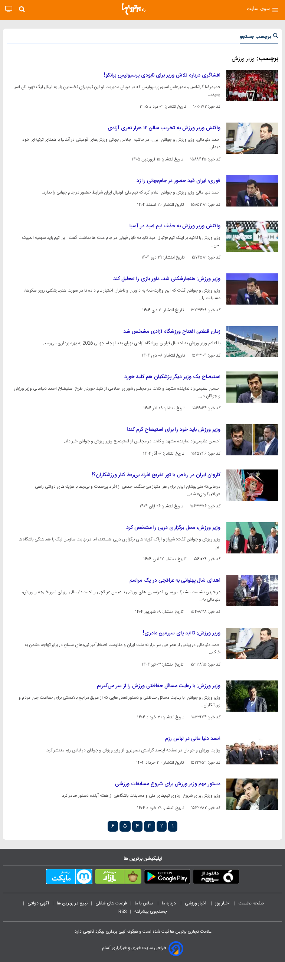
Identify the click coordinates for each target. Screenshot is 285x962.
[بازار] (118, 878)
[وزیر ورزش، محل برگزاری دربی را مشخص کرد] (252, 537)
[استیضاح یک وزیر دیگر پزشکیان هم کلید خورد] (252, 387)
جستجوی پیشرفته (150, 911)
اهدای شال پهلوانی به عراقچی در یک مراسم (175, 580)
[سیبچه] (216, 878)
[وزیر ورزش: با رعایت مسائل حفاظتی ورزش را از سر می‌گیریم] (252, 696)
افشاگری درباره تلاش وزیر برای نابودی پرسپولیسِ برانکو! (162, 75)
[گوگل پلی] (167, 878)
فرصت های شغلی (111, 903)
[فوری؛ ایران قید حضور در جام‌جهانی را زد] (252, 191)
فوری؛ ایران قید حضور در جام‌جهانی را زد (178, 181)
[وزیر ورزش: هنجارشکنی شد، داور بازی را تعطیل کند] (252, 289)
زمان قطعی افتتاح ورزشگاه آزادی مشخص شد (171, 332)
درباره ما (169, 903)
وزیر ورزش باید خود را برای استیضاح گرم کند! (173, 430)
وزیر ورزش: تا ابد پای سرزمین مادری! (181, 633)
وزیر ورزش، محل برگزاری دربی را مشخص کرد (173, 528)
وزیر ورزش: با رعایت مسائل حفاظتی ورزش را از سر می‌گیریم (158, 686)
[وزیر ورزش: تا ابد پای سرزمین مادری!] (252, 643)
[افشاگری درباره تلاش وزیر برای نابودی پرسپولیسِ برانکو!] (252, 85)
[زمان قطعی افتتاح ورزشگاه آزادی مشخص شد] (252, 341)
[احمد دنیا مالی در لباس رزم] (252, 748)
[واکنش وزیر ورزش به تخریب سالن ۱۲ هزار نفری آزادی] (252, 138)
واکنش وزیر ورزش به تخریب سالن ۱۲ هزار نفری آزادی (164, 128)
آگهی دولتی (38, 903)
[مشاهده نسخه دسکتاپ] (8, 9)
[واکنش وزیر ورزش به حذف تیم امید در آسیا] (252, 236)
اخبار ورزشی (196, 903)
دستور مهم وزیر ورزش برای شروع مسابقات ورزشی (167, 784)
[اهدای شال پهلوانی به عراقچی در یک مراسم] (252, 590)
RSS (122, 911)
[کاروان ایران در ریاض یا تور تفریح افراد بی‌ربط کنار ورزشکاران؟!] (252, 485)
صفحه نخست (251, 903)
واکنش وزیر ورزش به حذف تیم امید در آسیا (175, 226)
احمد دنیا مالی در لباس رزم (192, 739)
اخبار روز (223, 903)
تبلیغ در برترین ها (72, 903)
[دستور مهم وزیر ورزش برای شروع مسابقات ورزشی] (252, 794)
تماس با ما (144, 903)
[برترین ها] (133, 9)
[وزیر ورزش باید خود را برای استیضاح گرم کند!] (252, 439)
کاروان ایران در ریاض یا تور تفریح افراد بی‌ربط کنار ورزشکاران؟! (156, 475)
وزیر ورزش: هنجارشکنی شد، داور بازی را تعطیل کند (166, 279)
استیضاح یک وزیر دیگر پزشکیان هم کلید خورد (172, 377)
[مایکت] (69, 878)
